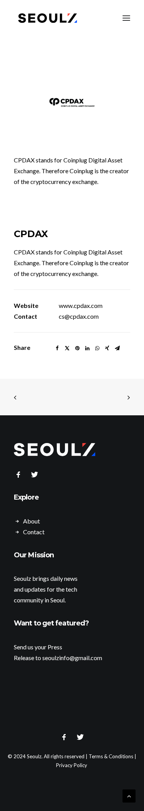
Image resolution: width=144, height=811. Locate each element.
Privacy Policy (71, 765)
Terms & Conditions (111, 756)
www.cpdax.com (81, 305)
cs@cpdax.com (79, 316)
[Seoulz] (47, 18)
